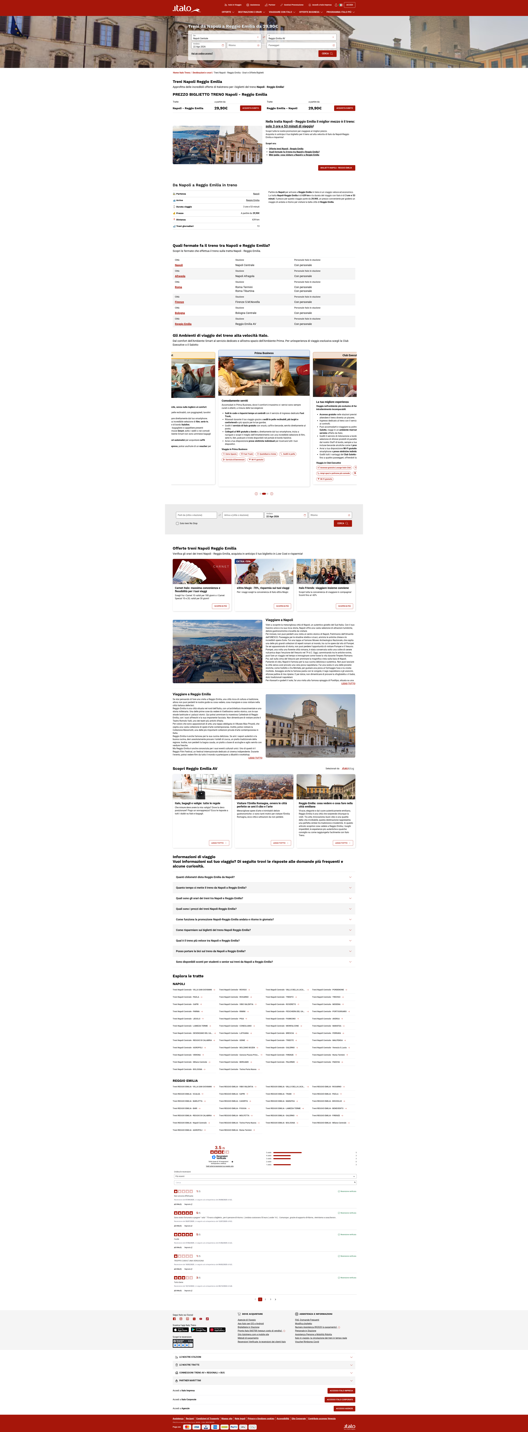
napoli (179, 265)
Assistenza (178, 1418)
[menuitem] (336, 5)
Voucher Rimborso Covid (307, 1341)
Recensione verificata (348, 1191)
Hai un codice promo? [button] (202, 53)
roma (178, 287)
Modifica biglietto (303, 1323)
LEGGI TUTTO (348, 683)
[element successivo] (271, 493)
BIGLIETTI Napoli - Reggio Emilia (336, 168)
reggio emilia (183, 324)
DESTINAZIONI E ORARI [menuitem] (250, 12)
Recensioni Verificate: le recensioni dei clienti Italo (262, 1341)
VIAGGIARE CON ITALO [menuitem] (280, 12)
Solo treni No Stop (188, 523)
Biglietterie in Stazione (248, 1327)
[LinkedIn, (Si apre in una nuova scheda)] (187, 1318)
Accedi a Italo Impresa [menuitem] (322, 5)
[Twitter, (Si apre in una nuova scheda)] (194, 1318)
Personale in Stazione (305, 1330)
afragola (180, 276)
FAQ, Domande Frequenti (307, 1320)
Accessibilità (283, 1418)
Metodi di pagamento (248, 1338)
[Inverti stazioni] (264, 37)
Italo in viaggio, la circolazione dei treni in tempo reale (321, 1338)
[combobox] (224, 38)
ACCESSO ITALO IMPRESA (342, 1391)
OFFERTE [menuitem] (226, 12)
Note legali (240, 1418)
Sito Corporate (299, 1418)
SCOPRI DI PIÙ (221, 606)
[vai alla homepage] (187, 8)
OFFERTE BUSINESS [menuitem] (309, 12)
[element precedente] (256, 493)
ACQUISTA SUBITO (251, 108)
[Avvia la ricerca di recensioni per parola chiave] (355, 1182)
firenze (179, 302)
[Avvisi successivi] (275, 1299)
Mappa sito (226, 1418)
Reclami (190, 1418)
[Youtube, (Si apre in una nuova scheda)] (200, 1318)
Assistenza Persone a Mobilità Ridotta (313, 1334)
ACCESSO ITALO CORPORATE (341, 1400)
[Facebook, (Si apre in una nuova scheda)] (174, 1318)
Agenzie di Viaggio (247, 1320)
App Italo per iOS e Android (251, 1323)
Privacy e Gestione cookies (261, 1418)
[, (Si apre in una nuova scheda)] (181, 1318)
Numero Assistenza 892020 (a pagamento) (316, 1327)
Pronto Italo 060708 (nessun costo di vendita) (260, 1330)
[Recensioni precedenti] (255, 1299)
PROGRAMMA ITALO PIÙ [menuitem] (339, 12)
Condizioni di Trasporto (207, 1418)
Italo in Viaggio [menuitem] (234, 5)
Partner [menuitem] (272, 5)
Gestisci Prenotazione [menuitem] (293, 5)
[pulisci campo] (257, 37)
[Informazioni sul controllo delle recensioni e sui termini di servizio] (232, 1162)
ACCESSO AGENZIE (345, 1409)
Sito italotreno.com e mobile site (253, 1334)
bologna (180, 313)
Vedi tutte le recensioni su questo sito (220, 1166)
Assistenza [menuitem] (255, 5)
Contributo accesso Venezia (322, 1418)
